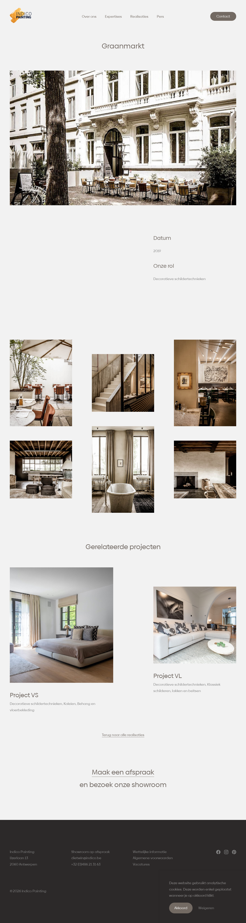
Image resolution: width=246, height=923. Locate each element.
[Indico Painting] (20, 21)
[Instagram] (226, 852)
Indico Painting (34, 891)
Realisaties (139, 16)
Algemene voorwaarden (153, 857)
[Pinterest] (234, 852)
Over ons (89, 16)
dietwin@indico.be (86, 857)
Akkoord (180, 907)
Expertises (113, 16)
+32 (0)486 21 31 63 (86, 864)
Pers (160, 16)
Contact (223, 16)
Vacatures (141, 864)
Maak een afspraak (123, 772)
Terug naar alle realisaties (123, 734)
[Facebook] (218, 852)
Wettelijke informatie (150, 851)
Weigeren (206, 907)
